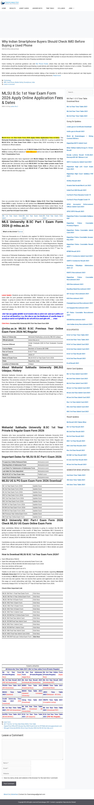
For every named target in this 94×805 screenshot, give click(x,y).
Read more (57, 75)
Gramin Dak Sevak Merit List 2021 (79, 185)
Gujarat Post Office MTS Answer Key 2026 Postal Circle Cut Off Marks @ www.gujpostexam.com (33, 726)
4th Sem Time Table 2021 (76, 480)
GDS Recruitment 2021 (75, 284)
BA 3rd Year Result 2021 (75, 436)
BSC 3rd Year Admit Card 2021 (78, 411)
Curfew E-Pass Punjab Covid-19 (78, 199)
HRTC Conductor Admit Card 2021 (79, 162)
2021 (88, 388)
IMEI (5, 82)
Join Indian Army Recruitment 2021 (80, 324)
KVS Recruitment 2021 (75, 298)
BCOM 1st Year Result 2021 (77, 455)
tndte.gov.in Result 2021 (76, 131)
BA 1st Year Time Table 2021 (77, 106)
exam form (7, 722)
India (33, 82)
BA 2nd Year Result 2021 (76, 431)
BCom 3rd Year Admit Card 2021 (78, 397)
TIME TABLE (50, 8)
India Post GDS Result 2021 (77, 190)
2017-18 (6, 724)
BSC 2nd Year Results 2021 (76, 446)
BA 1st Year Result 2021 (75, 427)
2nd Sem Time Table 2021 (76, 475)
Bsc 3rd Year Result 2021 (76, 450)
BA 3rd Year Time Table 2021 (77, 116)
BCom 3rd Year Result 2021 (77, 464)
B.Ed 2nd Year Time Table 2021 (78, 340)
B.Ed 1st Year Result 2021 (76, 354)
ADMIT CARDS (24, 8)
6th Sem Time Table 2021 (76, 484)
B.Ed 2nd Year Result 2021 (76, 358)
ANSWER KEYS (37, 8)
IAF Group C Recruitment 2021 (78, 294)
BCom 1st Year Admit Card (76, 388)
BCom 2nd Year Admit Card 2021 (78, 393)
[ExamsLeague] (10, 3)
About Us (7, 794)
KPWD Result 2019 (73, 251)
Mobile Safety (19, 82)
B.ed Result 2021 (73, 363)
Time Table (32, 724)
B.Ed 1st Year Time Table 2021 (78, 335)
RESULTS (13, 8)
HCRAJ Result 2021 (74, 181)
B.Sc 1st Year (13, 724)
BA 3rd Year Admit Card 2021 (77, 383)
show (20, 232)
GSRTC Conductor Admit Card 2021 (80, 256)
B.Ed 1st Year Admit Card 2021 (78, 344)
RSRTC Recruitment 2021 (76, 272)
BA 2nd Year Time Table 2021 (77, 111)
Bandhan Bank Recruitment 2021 (79, 289)
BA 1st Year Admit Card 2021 (77, 374)
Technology (7, 80)
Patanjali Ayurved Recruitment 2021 (80, 303)
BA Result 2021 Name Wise (76, 422)
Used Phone (10, 82)
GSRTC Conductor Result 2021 (78, 261)
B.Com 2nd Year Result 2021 (77, 460)
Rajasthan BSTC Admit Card (77, 143)
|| (17, 669)
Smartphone (27, 82)
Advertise (14, 794)
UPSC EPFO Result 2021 (75, 211)
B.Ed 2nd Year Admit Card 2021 (78, 349)
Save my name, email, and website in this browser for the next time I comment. (31, 778)
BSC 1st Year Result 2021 (76, 441)
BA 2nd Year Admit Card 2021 (77, 378)
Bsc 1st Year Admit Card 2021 (77, 402)
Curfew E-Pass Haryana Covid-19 (79, 195)
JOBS (70, 8)
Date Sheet (21, 724)
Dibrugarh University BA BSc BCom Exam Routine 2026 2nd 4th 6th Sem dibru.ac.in (28, 728)
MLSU (27, 724)
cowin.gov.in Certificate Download (79, 127)
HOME (4, 8)
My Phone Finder (42, 64)
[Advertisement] (47, 24)
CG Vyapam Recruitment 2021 (78, 308)
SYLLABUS (61, 8)
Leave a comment (9, 84)
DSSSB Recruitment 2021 (76, 320)
